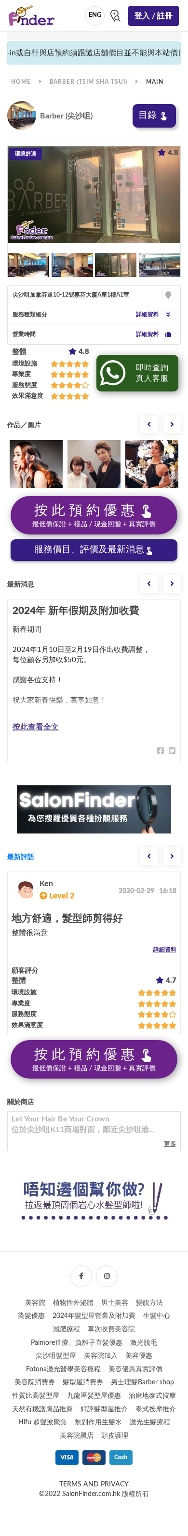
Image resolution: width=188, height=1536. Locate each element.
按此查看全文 (36, 727)
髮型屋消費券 (83, 1382)
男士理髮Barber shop (142, 1382)
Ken (46, 883)
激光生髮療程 (150, 1422)
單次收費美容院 (111, 1329)
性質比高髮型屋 (35, 1396)
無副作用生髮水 (98, 1422)
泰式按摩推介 (155, 1409)
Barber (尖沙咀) (66, 116)
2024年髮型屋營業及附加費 (94, 1316)
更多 (170, 1144)
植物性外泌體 (73, 1303)
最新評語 (20, 857)
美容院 (35, 1303)
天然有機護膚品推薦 (42, 1409)
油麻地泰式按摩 (152, 1396)
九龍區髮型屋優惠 (94, 1396)
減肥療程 (66, 1329)
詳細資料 (164, 949)
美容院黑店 (77, 1435)
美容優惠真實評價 (135, 1369)
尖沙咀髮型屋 (56, 1356)
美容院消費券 (34, 1382)
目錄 (147, 115)
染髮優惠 (31, 1316)
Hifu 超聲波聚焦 (42, 1422)
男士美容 (114, 1303)
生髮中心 (156, 1316)
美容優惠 (138, 1356)
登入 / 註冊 (153, 16)
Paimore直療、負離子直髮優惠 (76, 1343)
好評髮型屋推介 (104, 1409)
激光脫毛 (143, 1343)
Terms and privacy (94, 1484)
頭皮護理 (114, 1435)
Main (154, 82)
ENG (95, 15)
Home (21, 82)
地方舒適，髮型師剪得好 (67, 918)
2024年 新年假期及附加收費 (76, 611)
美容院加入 (101, 1356)
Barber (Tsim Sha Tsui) (89, 82)
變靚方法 (149, 1303)
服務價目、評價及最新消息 (89, 549)
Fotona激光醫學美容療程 (63, 1369)
